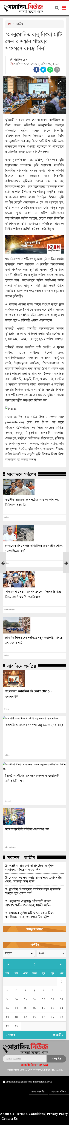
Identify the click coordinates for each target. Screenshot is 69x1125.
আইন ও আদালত (10, 610)
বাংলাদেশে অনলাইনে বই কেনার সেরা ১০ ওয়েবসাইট (28, 694)
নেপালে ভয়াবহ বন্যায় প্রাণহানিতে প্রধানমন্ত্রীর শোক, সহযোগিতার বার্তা (34, 548)
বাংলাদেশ (7, 801)
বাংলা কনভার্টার (38, 1091)
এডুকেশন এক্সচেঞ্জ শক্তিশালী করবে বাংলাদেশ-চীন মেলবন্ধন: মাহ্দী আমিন (28, 903)
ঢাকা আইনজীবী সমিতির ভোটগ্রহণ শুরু (27, 829)
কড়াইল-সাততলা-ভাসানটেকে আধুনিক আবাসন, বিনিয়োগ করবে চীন (32, 502)
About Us (7, 1114)
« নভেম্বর (10, 1035)
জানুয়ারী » (58, 1035)
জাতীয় (19, 24)
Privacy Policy (57, 1114)
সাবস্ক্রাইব (56, 1058)
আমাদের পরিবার (58, 1091)
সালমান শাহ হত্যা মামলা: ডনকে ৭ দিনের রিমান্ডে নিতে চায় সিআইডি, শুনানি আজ (33, 594)
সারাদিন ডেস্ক (20, 60)
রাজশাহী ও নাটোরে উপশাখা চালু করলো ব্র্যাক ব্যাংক (34, 725)
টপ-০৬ (6, 709)
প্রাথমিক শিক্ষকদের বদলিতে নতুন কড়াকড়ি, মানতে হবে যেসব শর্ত (34, 640)
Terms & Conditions (30, 1114)
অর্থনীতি (7, 755)
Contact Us (9, 1119)
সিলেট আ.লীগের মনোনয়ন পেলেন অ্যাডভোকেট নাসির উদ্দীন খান (32, 778)
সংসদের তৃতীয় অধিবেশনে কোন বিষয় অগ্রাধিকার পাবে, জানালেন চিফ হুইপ (29, 915)
